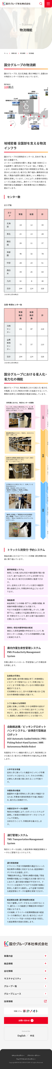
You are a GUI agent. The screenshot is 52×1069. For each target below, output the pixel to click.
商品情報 (8, 963)
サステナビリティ (12, 978)
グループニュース (12, 993)
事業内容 (14, 53)
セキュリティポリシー (18, 1055)
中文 (32, 1035)
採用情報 (8, 1001)
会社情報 (8, 970)
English (21, 1035)
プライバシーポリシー (33, 1055)
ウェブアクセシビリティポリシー (26, 1059)
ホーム (6, 53)
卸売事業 (22, 53)
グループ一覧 (10, 986)
